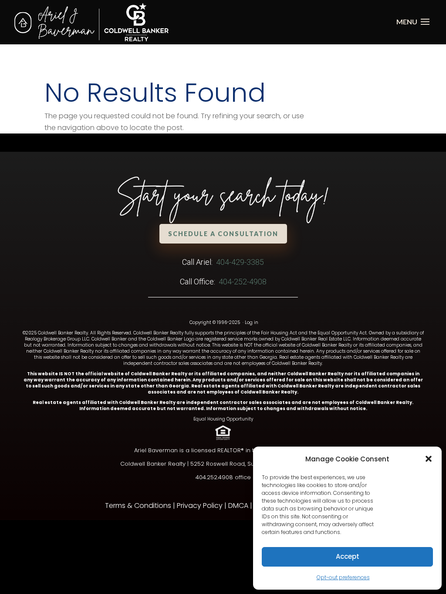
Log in (251, 322)
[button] (428, 458)
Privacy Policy (200, 506)
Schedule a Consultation (223, 233)
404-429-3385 (240, 262)
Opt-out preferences (343, 577)
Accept (347, 556)
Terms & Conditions (138, 506)
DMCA (238, 506)
